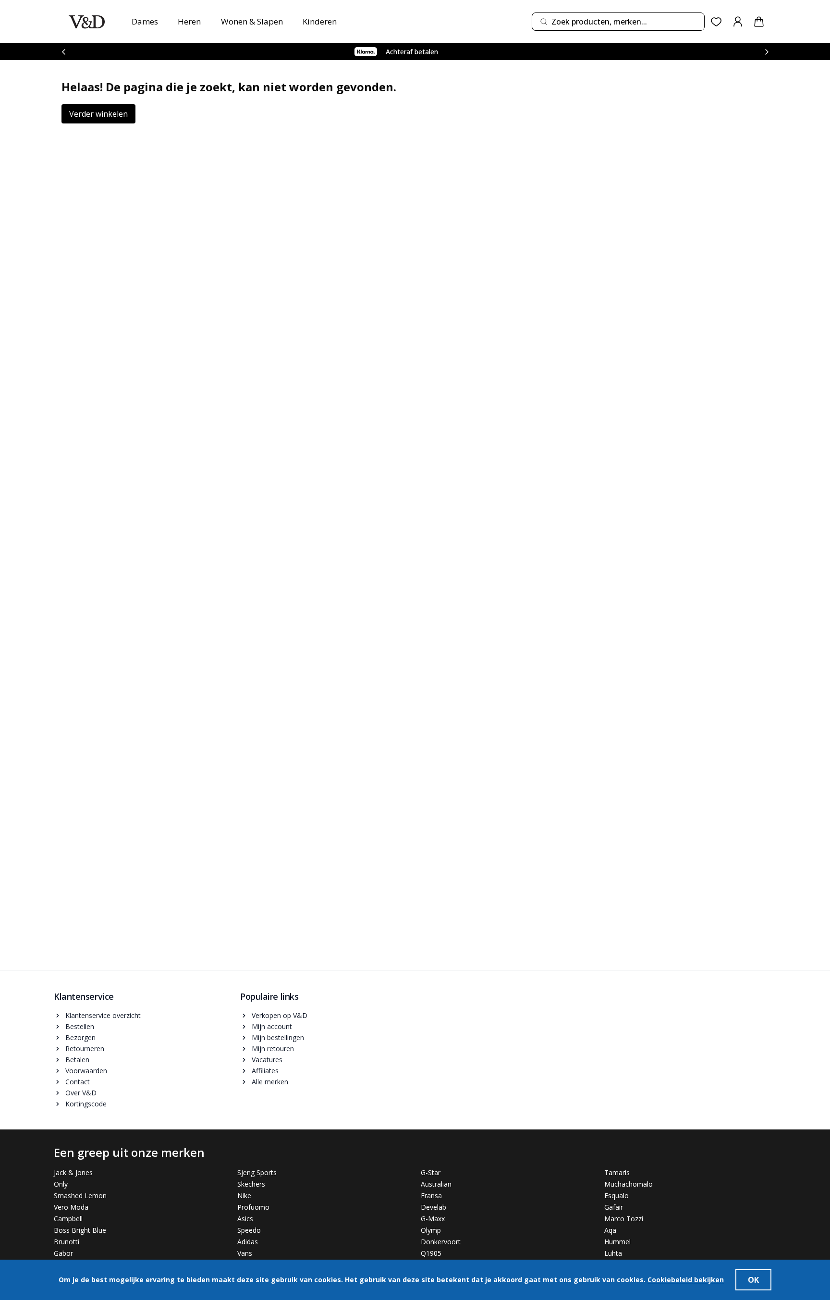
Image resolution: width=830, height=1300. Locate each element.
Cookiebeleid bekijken (685, 1279)
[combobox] (618, 21)
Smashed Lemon (80, 1195)
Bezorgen (80, 1037)
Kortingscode (86, 1103)
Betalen (77, 1059)
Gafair (613, 1207)
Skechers (251, 1184)
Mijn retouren (273, 1048)
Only (61, 1184)
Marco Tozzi (623, 1218)
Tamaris (617, 1172)
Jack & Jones (73, 1172)
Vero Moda (71, 1207)
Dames (145, 21)
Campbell (68, 1218)
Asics (245, 1218)
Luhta (613, 1253)
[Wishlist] (716, 22)
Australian (436, 1184)
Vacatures (267, 1059)
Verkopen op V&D (279, 1015)
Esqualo (616, 1195)
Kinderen (320, 21)
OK (753, 1280)
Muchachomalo (628, 1184)
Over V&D (81, 1092)
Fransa (431, 1195)
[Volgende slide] (766, 51)
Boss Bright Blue (80, 1230)
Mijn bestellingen (278, 1037)
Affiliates (265, 1070)
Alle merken (270, 1081)
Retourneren (84, 1048)
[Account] (737, 21)
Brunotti (66, 1241)
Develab (433, 1207)
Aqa (610, 1230)
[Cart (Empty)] (759, 21)
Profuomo (253, 1207)
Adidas (247, 1241)
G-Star (430, 1172)
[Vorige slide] (63, 51)
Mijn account (272, 1026)
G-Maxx (433, 1218)
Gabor (63, 1253)
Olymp (431, 1230)
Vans (244, 1253)
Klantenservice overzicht (103, 1015)
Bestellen (79, 1026)
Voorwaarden (86, 1070)
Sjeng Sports (257, 1172)
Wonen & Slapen (252, 21)
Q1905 (431, 1253)
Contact (77, 1081)
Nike (244, 1195)
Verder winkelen (98, 114)
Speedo (249, 1230)
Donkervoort (441, 1241)
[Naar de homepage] (86, 22)
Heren (189, 21)
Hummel (617, 1241)
